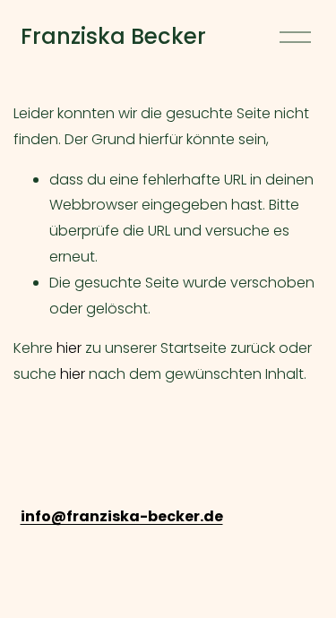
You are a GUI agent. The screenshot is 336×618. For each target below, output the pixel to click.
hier (69, 348)
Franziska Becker (113, 36)
